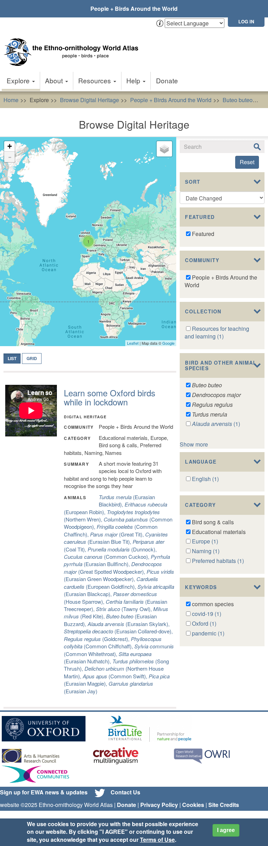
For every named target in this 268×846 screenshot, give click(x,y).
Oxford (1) (204, 623)
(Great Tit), (117, 534)
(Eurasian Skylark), (129, 623)
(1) (216, 424)
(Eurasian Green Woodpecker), (119, 575)
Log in (246, 21)
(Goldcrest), (97, 638)
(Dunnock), (122, 549)
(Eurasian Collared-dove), (118, 631)
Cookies (193, 805)
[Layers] (164, 149)
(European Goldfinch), (111, 582)
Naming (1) (205, 551)
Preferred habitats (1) (218, 561)
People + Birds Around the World (134, 9)
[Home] (73, 45)
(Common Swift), (116, 676)
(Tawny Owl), (124, 608)
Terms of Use (157, 840)
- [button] (9, 157)
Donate (167, 80)
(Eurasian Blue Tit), (116, 538)
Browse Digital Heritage (89, 100)
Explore (19, 80)
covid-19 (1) (206, 614)
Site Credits (223, 805)
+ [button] (9, 146)
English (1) (205, 479)
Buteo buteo (238, 100)
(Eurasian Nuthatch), (107, 657)
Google (168, 343)
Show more (194, 444)
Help (134, 80)
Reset (247, 162)
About (55, 80)
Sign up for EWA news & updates (44, 792)
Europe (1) (205, 541)
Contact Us (125, 792)
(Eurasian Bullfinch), (117, 560)
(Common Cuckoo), (107, 556)
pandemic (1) (208, 633)
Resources (95, 80)
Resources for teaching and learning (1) (217, 333)
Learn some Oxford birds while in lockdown (109, 397)
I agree (226, 830)
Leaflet (133, 343)
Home (10, 100)
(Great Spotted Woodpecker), (113, 567)
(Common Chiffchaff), (113, 642)
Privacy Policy (159, 805)
